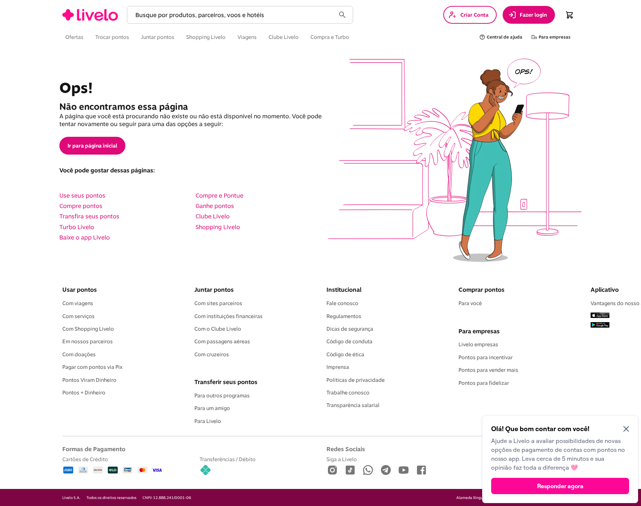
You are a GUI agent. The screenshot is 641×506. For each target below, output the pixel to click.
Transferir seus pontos (225, 382)
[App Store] (600, 315)
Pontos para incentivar (485, 357)
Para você (470, 303)
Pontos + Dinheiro (83, 393)
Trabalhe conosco (347, 393)
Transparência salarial (352, 405)
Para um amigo (212, 408)
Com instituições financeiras (228, 316)
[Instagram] (332, 470)
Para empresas (479, 331)
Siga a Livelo (341, 459)
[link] (90, 15)
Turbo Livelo (76, 227)
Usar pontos (79, 289)
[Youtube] (404, 470)
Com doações (79, 354)
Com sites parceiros (218, 303)
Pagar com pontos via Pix (92, 367)
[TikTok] (350, 470)
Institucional (343, 289)
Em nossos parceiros (87, 341)
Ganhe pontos (214, 205)
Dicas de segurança (349, 329)
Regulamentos (343, 316)
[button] (232, 15)
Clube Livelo (212, 216)
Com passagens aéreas (222, 341)
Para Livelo (207, 421)
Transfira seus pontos (89, 216)
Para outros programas (222, 395)
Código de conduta (349, 341)
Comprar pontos (481, 289)
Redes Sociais (345, 449)
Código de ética (345, 354)
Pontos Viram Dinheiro (89, 380)
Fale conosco (342, 303)
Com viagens (77, 303)
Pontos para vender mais (488, 370)
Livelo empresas (478, 344)
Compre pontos (80, 205)
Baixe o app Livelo (84, 237)
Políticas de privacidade (355, 380)
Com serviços (78, 316)
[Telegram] (386, 470)
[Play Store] (600, 325)
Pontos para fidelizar (483, 383)
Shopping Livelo (217, 227)
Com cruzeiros (211, 354)
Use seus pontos (82, 195)
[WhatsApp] (368, 470)
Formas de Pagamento (93, 449)
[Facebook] (421, 470)
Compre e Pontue (219, 195)
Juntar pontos (214, 289)
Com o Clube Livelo (217, 329)
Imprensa (337, 367)
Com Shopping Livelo (88, 329)
